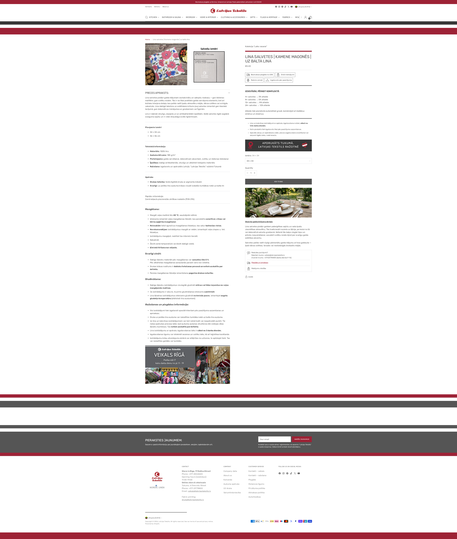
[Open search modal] (146, 17)
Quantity (249, 168)
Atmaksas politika (256, 492)
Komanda (228, 480)
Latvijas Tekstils (164, 521)
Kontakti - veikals (256, 471)
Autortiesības (254, 497)
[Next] (301, 17)
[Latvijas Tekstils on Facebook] (276, 7)
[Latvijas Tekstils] (228, 10)
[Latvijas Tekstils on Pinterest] (282, 7)
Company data (230, 471)
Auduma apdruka (231, 484)
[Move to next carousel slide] (310, 417)
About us (228, 475)
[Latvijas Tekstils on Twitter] (288, 7)
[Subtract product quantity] (247, 173)
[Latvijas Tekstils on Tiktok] (285, 7)
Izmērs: (252, 155)
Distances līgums (256, 484)
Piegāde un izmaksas (259, 263)
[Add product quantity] (254, 173)
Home (147, 39)
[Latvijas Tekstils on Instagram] (279, 7)
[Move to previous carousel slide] (304, 417)
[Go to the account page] (305, 17)
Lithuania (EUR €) (304, 7)
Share (250, 277)
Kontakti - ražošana (257, 475)
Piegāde (252, 480)
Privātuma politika (256, 488)
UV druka (228, 488)
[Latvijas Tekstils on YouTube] (292, 7)
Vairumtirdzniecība (232, 492)
